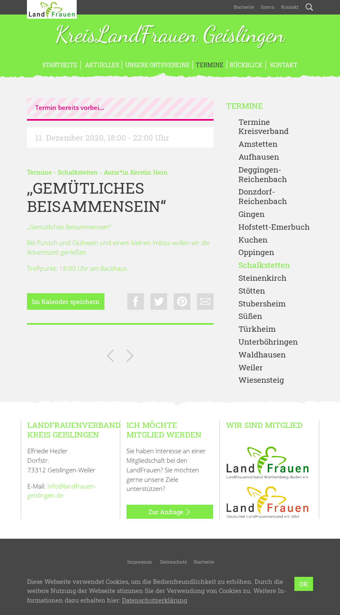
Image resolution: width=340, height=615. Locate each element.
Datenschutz (173, 562)
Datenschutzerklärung (154, 600)
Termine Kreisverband (263, 126)
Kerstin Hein (149, 172)
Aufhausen (258, 157)
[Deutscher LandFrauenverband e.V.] (267, 502)
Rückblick (246, 65)
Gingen (251, 214)
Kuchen (252, 240)
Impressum (139, 562)
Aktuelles (101, 65)
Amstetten (257, 144)
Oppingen (256, 252)
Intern (267, 7)
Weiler (250, 367)
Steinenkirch (262, 278)
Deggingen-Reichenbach (262, 174)
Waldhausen (262, 355)
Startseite (243, 7)
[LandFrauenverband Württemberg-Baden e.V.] (267, 462)
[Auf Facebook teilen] (135, 301)
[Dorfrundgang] (130, 357)
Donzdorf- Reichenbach (262, 196)
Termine (209, 65)
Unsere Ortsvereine (157, 65)
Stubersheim (262, 304)
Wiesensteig (261, 380)
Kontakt (290, 7)
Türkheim (257, 329)
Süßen (250, 316)
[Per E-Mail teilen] (205, 301)
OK (303, 584)
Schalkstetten (78, 172)
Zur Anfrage (166, 512)
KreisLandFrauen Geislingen (170, 35)
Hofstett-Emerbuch (274, 227)
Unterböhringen (268, 342)
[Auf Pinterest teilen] (182, 301)
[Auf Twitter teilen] (159, 301)
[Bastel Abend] (110, 357)
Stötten (251, 291)
